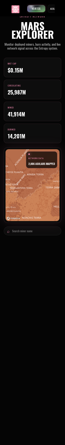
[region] (32, 185)
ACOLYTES (54, 8)
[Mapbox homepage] (13, 218)
